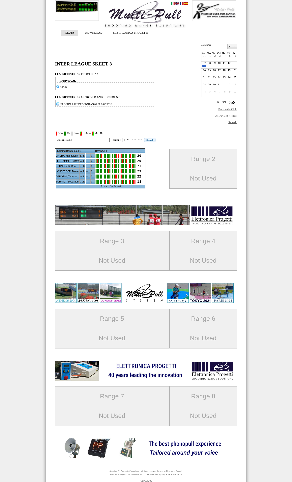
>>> (140, 140)
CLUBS (69, 32)
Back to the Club (227, 109)
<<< (134, 140)
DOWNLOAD (93, 32)
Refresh (232, 122)
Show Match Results (226, 115)
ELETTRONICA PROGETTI (130, 32)
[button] (150, 140)
